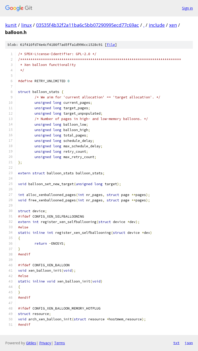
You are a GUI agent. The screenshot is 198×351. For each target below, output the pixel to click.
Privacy (45, 342)
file (111, 44)
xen (173, 25)
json (189, 342)
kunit (11, 25)
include (157, 25)
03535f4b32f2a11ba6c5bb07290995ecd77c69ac (87, 25)
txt (176, 342)
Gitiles (31, 342)
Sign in (187, 8)
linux (26, 25)
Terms (59, 342)
